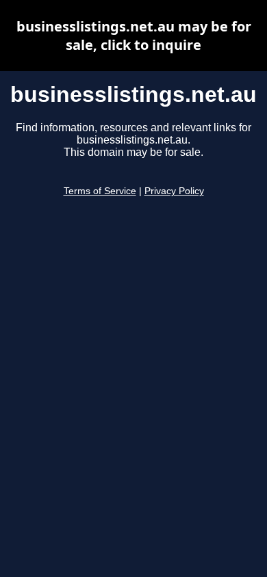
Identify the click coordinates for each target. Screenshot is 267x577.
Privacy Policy (174, 191)
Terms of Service (100, 191)
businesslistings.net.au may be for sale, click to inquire (133, 35)
